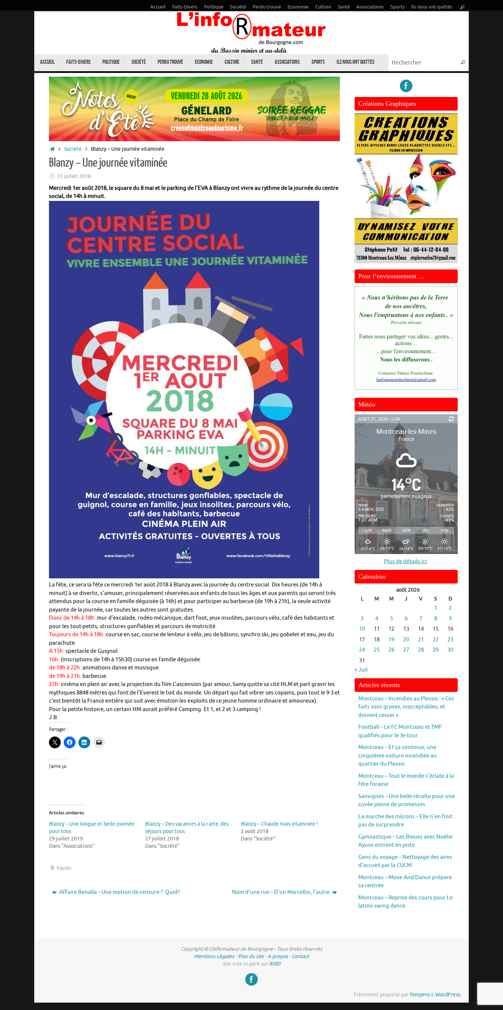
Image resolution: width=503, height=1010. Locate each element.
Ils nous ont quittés (431, 7)
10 (362, 629)
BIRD (275, 964)
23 (450, 639)
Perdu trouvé (267, 7)
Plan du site (251, 956)
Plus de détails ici (405, 561)
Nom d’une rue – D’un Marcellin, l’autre (281, 892)
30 (450, 650)
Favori (64, 868)
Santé (344, 7)
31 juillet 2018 (74, 176)
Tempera (419, 995)
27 (406, 650)
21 (421, 639)
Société (238, 7)
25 (377, 650)
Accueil (158, 7)
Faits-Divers (184, 7)
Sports (397, 7)
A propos (278, 956)
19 (391, 639)
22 (436, 639)
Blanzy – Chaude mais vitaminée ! (279, 824)
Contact (300, 956)
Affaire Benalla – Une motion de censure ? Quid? (119, 892)
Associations (370, 7)
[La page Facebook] (406, 86)
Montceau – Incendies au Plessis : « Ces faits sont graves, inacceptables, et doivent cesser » (406, 707)
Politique (214, 7)
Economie (298, 7)
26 (391, 650)
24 (362, 650)
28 (421, 650)
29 (436, 650)
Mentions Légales (214, 956)
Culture (323, 7)
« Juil (361, 669)
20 (406, 639)
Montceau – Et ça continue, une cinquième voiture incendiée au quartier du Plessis (397, 755)
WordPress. (448, 995)
